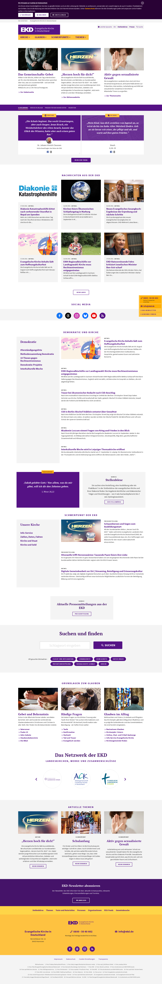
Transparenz (103, 959)
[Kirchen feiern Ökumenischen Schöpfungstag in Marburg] (81, 191)
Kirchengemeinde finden (116, 740)
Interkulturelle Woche (31, 368)
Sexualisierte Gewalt (85, 664)
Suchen (109, 645)
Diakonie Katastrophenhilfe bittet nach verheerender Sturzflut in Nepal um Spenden (37, 211)
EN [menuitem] (115, 27)
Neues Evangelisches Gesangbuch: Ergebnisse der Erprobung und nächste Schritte (123, 211)
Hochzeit (67, 735)
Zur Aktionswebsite (71, 97)
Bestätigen (26, 15)
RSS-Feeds (108, 910)
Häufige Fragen (71, 714)
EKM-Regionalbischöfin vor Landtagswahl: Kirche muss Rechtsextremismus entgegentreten (77, 266)
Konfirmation (69, 732)
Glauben (40, 37)
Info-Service (26, 532)
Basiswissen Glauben (115, 729)
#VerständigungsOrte (31, 349)
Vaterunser (25, 729)
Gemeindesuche (122, 910)
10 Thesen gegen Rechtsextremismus (30, 359)
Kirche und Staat (28, 540)
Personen (81, 910)
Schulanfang (23, 108)
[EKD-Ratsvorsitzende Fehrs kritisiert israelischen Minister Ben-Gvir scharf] (124, 244)
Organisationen (95, 910)
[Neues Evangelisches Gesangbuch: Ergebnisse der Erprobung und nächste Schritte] (124, 191)
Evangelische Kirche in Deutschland (43, 21)
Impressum (58, 959)
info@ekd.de (148, 306)
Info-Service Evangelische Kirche (120, 738)
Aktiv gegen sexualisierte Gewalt (121, 76)
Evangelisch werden (71, 740)
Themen (79, 37)
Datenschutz (90, 8)
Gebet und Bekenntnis (33, 714)
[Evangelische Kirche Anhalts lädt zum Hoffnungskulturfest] (38, 244)
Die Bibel (24, 740)
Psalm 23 (24, 732)
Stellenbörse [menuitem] (122, 27)
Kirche (24, 37)
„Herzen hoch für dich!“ (77, 74)
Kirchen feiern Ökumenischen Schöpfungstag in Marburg (78, 210)
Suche (140, 27)
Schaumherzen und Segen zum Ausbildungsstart (119, 525)
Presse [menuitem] (131, 27)
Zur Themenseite (113, 96)
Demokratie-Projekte (31, 364)
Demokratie (28, 342)
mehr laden (81, 292)
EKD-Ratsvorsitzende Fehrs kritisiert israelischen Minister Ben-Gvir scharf (121, 264)
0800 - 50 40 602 (150, 298)
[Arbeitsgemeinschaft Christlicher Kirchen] (81, 779)
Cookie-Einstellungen (87, 959)
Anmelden (82, 900)
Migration (72, 108)
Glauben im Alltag (116, 714)
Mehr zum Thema (81, 160)
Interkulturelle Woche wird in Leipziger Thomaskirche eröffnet (93, 449)
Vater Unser (118, 659)
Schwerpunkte (60, 37)
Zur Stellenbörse (114, 502)
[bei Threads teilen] (51, 152)
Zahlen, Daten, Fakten (31, 536)
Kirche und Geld (28, 544)
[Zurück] (36, 779)
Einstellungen (60, 15)
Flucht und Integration (63, 659)
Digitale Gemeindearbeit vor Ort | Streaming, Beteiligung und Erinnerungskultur (101, 571)
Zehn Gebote (101, 659)
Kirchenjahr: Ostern (114, 732)
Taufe (65, 729)
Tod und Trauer (69, 738)
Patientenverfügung (62, 664)
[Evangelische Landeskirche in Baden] (109, 779)
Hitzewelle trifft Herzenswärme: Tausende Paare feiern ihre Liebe (94, 554)
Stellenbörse (38, 910)
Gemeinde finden (149, 314)
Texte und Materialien (65, 910)
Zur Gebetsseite (27, 92)
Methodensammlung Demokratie (37, 353)
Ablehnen (42, 15)
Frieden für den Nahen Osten (55, 108)
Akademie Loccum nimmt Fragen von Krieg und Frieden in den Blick (95, 430)
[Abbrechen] (142, 3)
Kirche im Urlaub (36, 108)
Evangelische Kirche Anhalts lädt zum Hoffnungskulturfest (37, 263)
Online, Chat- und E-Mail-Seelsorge (121, 735)
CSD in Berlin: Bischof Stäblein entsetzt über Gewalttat (89, 411)
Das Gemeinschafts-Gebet (35, 74)
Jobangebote (85, 659)
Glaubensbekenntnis (29, 738)
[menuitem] (105, 27)
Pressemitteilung (82, 614)
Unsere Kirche (30, 524)
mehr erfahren (38, 866)
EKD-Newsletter (149, 310)
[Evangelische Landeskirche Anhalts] (52, 779)
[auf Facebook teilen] (47, 152)
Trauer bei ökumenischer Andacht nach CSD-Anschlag (88, 392)
